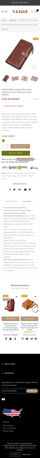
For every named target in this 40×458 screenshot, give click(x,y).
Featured (12, 20)
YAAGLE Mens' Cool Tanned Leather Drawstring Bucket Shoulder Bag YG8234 (10, 327)
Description (11, 201)
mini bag (31, 173)
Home (4, 20)
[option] (20, 54)
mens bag (23, 173)
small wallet (21, 176)
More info (26, 454)
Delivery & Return (20, 184)
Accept (15, 454)
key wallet (14, 173)
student (30, 176)
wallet (4, 179)
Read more (10, 319)
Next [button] (31, 56)
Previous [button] (6, 56)
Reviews (27, 201)
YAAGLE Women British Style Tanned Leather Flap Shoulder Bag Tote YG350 (29, 327)
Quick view (16, 297)
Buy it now (15, 153)
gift (7, 173)
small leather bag (9, 176)
